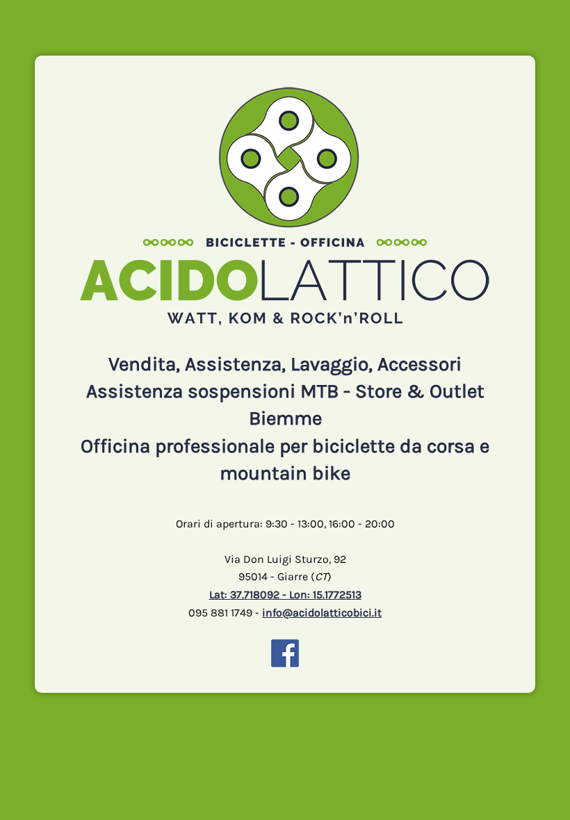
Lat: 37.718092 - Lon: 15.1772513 (285, 594)
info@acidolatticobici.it (322, 612)
